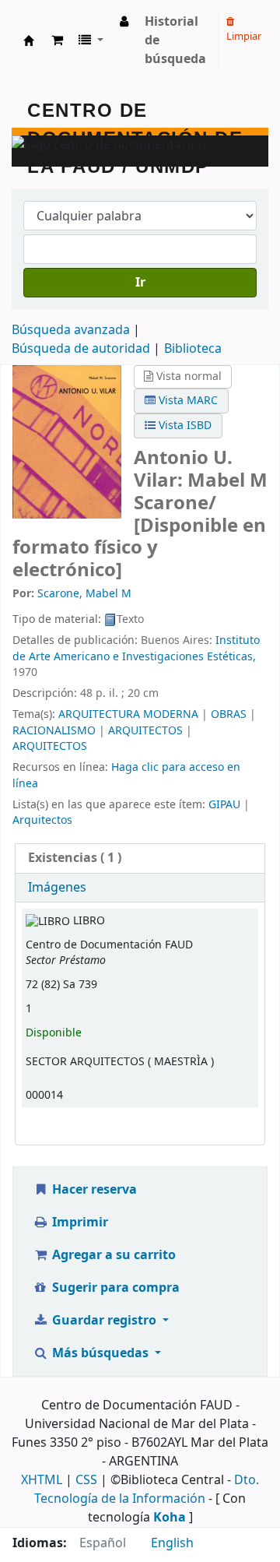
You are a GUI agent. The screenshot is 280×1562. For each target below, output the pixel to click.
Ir (140, 282)
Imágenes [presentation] (57, 887)
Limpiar (243, 36)
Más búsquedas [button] (100, 1353)
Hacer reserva (93, 1189)
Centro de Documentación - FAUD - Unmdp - (28, 40)
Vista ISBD (184, 425)
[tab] (140, 858)
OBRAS (229, 714)
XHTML (41, 1480)
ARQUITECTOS (145, 731)
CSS (86, 1480)
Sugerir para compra (114, 1288)
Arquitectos (42, 820)
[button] (57, 40)
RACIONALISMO (54, 731)
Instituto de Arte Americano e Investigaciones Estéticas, (136, 648)
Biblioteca (193, 348)
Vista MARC (187, 400)
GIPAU (224, 805)
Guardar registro (104, 1320)
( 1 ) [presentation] (74, 858)
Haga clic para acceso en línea (126, 775)
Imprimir (78, 1222)
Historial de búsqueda (175, 40)
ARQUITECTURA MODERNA (128, 714)
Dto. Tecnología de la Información (146, 1489)
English (172, 1543)
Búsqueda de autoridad (81, 348)
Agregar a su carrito (112, 1255)
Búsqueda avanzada (71, 330)
